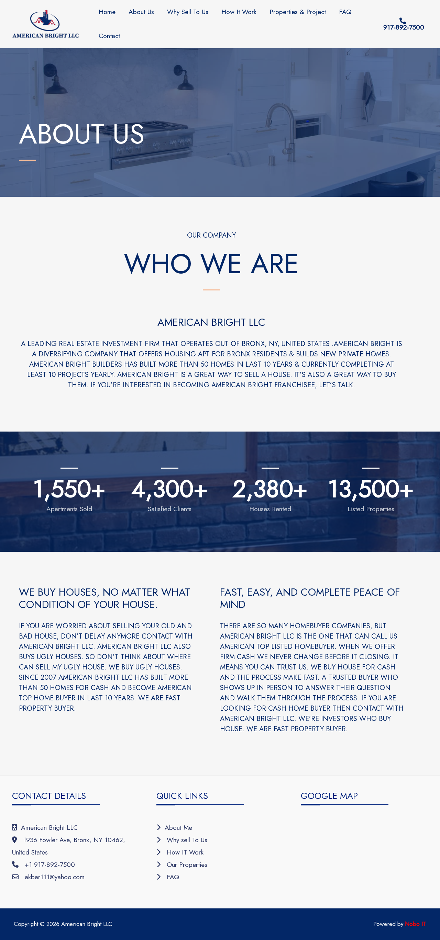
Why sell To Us (184, 840)
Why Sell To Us (187, 11)
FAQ (345, 11)
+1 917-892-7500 (47, 864)
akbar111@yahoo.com (52, 877)
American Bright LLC (47, 827)
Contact (109, 36)
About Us (141, 11)
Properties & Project (298, 11)
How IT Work (182, 852)
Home (107, 11)
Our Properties (184, 864)
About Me (176, 827)
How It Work (238, 11)
